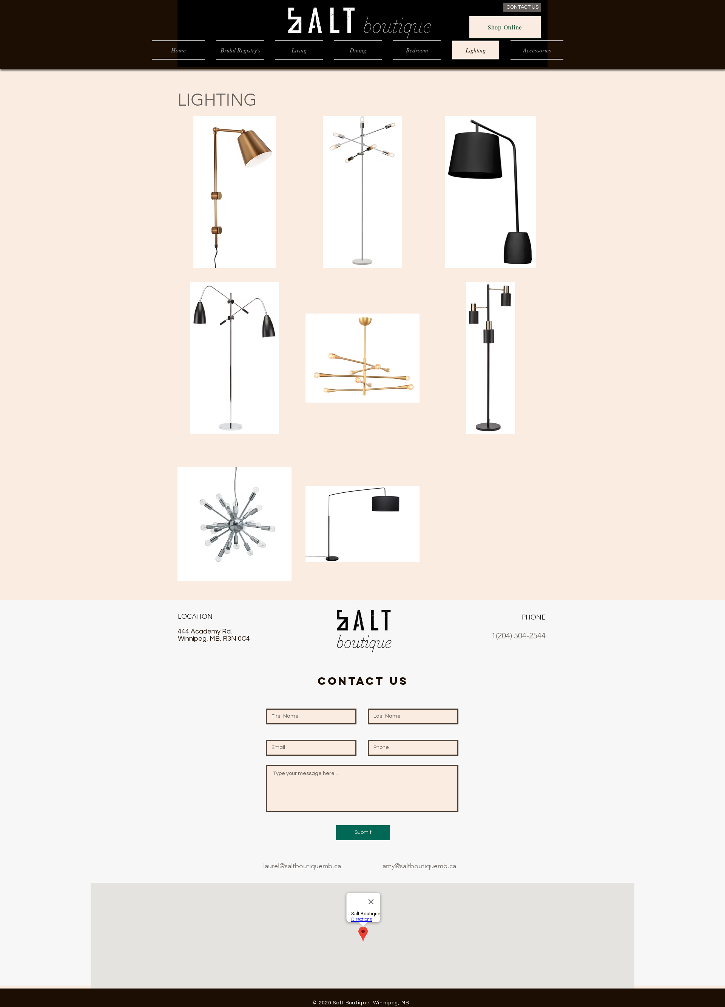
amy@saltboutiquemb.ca (419, 866)
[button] (299, 50)
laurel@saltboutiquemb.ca (302, 866)
